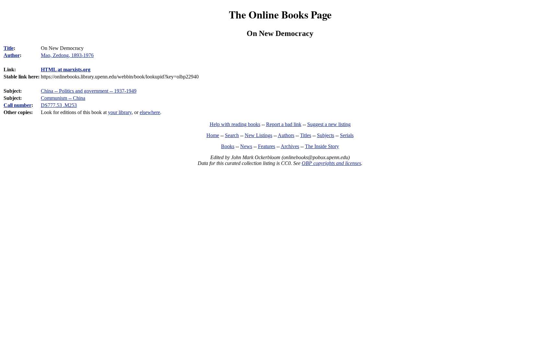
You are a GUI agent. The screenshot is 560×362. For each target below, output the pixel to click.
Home (212, 135)
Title (9, 48)
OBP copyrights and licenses (331, 163)
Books (227, 146)
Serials (347, 135)
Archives (290, 146)
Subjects (325, 135)
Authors (286, 135)
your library (120, 112)
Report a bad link (283, 124)
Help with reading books (235, 124)
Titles (305, 135)
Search (232, 135)
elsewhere (150, 112)
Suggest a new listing (329, 124)
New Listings (258, 135)
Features (266, 146)
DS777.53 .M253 (59, 105)
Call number (17, 105)
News (246, 146)
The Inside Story (322, 146)
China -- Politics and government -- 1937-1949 (88, 91)
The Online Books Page (280, 14)
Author (12, 55)
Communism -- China (63, 98)
